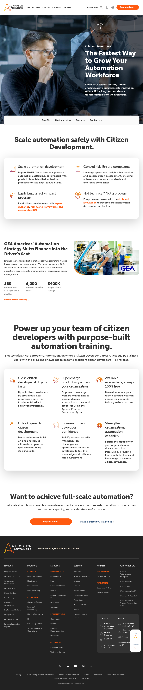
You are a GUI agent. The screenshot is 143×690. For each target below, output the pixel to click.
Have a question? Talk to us (96, 521)
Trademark (97, 675)
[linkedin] (67, 666)
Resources (56, 7)
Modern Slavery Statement (69, 675)
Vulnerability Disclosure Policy (66, 678)
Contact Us (96, 120)
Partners (67, 7)
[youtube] (75, 666)
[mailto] (91, 666)
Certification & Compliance (117, 675)
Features (80, 120)
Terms (86, 675)
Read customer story (15, 299)
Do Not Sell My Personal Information (40, 675)
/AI (28, 7)
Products (36, 7)
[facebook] (52, 666)
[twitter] (60, 666)
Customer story (63, 120)
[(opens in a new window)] (107, 7)
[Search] (101, 7)
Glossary (85, 678)
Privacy (18, 675)
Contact (135, 645)
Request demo (127, 7)
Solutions (46, 7)
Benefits (46, 120)
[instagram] (83, 666)
